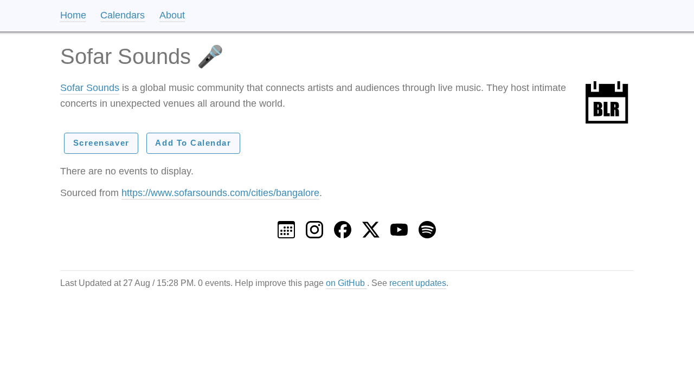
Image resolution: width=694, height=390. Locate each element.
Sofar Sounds (89, 87)
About (172, 15)
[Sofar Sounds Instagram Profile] (314, 226)
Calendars (122, 15)
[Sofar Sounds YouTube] (399, 226)
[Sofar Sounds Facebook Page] (342, 226)
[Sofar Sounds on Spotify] (427, 226)
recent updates (417, 283)
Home (73, 15)
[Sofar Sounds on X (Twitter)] (371, 226)
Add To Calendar (193, 142)
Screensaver (101, 142)
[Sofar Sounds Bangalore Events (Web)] (286, 226)
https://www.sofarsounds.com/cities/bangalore (220, 192)
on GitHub (346, 283)
